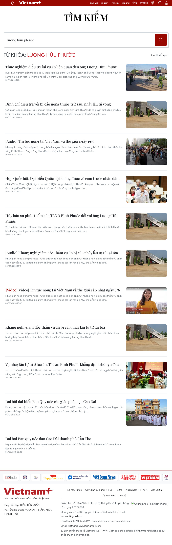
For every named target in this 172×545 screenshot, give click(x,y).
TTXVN (143, 489)
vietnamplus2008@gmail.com (84, 525)
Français (115, 2)
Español (126, 2)
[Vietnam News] (104, 477)
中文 (135, 2)
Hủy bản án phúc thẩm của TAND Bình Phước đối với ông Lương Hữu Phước (62, 218)
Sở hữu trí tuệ (74, 489)
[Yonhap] (78, 477)
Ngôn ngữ (131, 489)
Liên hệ (122, 495)
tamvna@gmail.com (72, 516)
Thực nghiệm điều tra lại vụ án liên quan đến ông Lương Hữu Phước (61, 66)
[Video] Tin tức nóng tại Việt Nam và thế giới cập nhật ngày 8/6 (68, 289)
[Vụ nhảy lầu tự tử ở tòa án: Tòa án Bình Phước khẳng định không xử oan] (146, 375)
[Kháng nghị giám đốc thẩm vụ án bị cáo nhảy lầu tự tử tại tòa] (146, 337)
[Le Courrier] (128, 477)
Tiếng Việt (93, 2)
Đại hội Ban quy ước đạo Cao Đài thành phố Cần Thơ (48, 438)
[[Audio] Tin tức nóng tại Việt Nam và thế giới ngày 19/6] (146, 151)
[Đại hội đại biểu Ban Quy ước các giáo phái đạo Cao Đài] (146, 412)
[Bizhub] (11, 477)
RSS (110, 489)
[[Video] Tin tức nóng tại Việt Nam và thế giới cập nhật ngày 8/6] (146, 300)
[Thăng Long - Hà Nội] (153, 3)
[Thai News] (36, 477)
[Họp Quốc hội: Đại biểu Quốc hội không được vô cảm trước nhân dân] (146, 189)
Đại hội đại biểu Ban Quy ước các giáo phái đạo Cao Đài (50, 401)
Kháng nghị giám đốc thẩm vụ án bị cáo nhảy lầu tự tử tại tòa (55, 327)
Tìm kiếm (86, 17)
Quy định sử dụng (95, 489)
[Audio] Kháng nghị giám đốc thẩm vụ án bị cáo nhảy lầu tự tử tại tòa (61, 252)
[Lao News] (25, 477)
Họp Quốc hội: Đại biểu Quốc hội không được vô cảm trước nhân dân (61, 178)
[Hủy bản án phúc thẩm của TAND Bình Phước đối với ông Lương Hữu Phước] (146, 226)
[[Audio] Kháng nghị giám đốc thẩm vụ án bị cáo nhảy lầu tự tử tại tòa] (146, 263)
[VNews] (166, 477)
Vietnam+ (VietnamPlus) (30, 2)
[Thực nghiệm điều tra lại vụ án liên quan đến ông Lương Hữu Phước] (146, 77)
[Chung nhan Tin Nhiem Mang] (149, 503)
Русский (144, 3)
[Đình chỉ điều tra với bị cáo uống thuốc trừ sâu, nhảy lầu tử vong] (146, 114)
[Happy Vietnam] (53, 477)
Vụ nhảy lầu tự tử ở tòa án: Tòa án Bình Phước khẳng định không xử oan (63, 364)
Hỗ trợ (119, 489)
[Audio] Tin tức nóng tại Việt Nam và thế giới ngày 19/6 (49, 141)
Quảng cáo (109, 495)
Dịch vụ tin (156, 489)
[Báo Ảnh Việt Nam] (150, 477)
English (104, 2)
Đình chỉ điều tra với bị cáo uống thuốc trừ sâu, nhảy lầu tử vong (58, 104)
